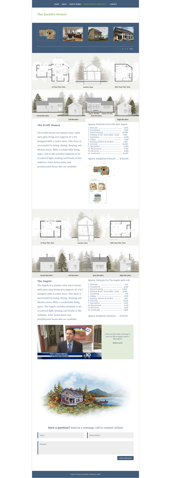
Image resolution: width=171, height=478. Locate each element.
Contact (113, 4)
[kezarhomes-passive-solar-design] (123, 40)
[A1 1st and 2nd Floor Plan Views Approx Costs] (85, 121)
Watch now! (117, 343)
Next (131, 49)
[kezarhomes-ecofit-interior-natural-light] (73, 40)
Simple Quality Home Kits (95, 4)
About (64, 4)
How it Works (75, 4)
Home (56, 4)
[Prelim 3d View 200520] (47, 40)
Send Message (125, 458)
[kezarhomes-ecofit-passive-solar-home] (98, 40)
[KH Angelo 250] (85, 277)
